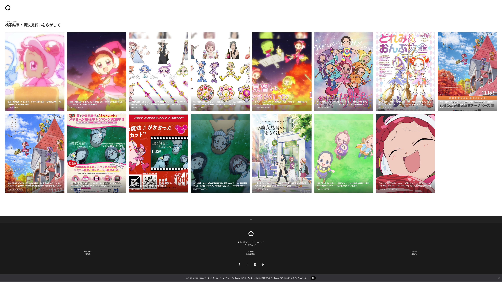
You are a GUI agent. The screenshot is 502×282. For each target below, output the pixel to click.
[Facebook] (239, 264)
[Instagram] (255, 264)
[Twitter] (247, 264)
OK (313, 278)
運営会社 (414, 254)
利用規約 (87, 254)
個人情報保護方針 (251, 254)
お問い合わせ (88, 251)
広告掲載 (250, 251)
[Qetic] (8, 8)
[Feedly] (263, 264)
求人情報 (414, 251)
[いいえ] (498, 278)
